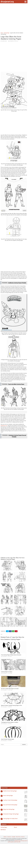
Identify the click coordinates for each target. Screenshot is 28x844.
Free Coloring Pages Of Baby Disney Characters (11, 654)
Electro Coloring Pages (8, 795)
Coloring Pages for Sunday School (10, 818)
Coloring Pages (4, 41)
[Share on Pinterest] (16, 631)
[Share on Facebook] (10, 631)
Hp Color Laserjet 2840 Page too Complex (10, 688)
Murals (15, 827)
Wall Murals (3, 829)
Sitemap (5, 836)
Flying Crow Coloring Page (8, 809)
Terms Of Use (18, 836)
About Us (22, 836)
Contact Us (9, 836)
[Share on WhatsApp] (13, 631)
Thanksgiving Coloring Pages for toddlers (9, 722)
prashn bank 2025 (17, 841)
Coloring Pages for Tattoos (6, 671)
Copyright (13, 836)
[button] (25, 1)
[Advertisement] (14, 18)
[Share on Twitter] (7, 631)
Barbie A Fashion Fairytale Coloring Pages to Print (11, 705)
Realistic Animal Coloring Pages (10, 791)
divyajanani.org (7, 1)
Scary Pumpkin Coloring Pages (7, 739)
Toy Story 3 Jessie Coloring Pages (10, 800)
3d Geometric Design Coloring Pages (11, 814)
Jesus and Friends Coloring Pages (10, 804)
